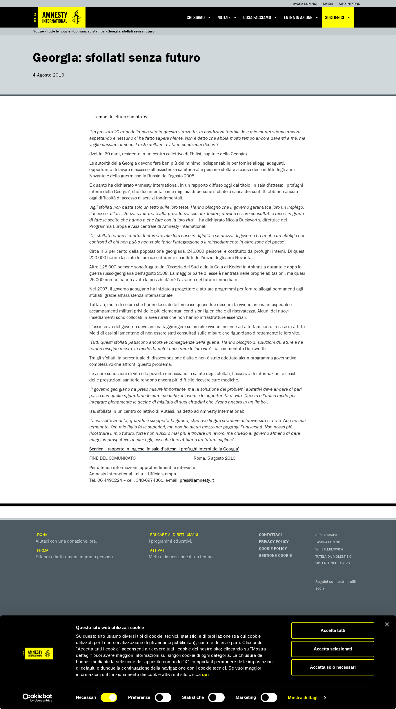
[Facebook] (321, 596)
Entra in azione (298, 18)
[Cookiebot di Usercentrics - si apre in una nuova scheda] (37, 697)
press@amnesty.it (197, 480)
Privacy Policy (273, 541)
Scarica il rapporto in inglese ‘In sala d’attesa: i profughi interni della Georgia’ (164, 449)
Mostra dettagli (303, 697)
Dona (41, 534)
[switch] (163, 697)
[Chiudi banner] (387, 624)
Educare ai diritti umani (173, 534)
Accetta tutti (333, 630)
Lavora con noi (304, 3)
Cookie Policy (273, 548)
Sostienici (334, 18)
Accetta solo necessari (333, 667)
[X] (333, 596)
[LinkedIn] (321, 606)
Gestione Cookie (275, 555)
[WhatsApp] (333, 606)
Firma (42, 550)
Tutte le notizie (58, 31)
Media (328, 3)
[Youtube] (344, 596)
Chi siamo (196, 18)
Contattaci (270, 534)
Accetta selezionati (333, 648)
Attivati (157, 550)
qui (205, 674)
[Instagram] (356, 596)
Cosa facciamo (257, 18)
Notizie (223, 18)
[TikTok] (344, 606)
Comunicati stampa (89, 31)
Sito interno (349, 3)
